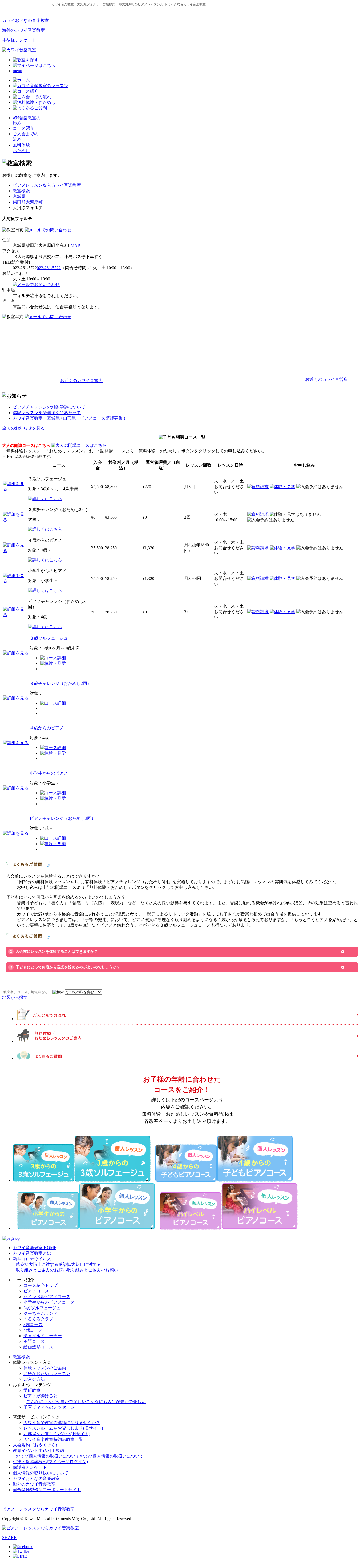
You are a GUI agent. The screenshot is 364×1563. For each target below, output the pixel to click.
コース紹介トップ (40, 1285)
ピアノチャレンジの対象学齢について (49, 407)
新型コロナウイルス (65, 1264)
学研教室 (32, 1390)
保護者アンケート (30, 1467)
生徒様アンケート (19, 40)
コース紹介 (23, 128)
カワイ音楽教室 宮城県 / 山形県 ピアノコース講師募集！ (70, 418)
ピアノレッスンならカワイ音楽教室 (47, 185)
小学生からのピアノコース (49, 1302)
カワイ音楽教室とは (32, 1253)
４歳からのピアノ (47, 728)
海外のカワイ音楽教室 (23, 30)
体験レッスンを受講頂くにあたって (47, 412)
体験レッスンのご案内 (44, 1368)
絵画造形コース (38, 1347)
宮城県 (19, 196)
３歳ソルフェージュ (49, 638)
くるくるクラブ (38, 1319)
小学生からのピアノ (49, 773)
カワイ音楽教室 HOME (34, 1247)
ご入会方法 (34, 1379)
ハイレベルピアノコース (46, 1296)
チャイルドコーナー (42, 1335)
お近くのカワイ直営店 (81, 380)
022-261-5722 (49, 267)
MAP (75, 245)
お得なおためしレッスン (46, 1373)
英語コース (34, 1341)
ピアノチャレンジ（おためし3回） (63, 818)
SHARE (9, 1537)
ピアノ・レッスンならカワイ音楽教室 (38, 1509)
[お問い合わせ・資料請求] (48, 230)
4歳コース (33, 1330)
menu (17, 70)
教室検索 (21, 191)
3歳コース (33, 1324)
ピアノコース (36, 1291)
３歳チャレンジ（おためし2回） (60, 683)
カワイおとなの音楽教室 (25, 20)
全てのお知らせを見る (23, 428)
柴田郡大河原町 (28, 202)
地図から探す (15, 997)
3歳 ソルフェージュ (42, 1308)
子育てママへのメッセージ (49, 1407)
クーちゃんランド (40, 1313)
